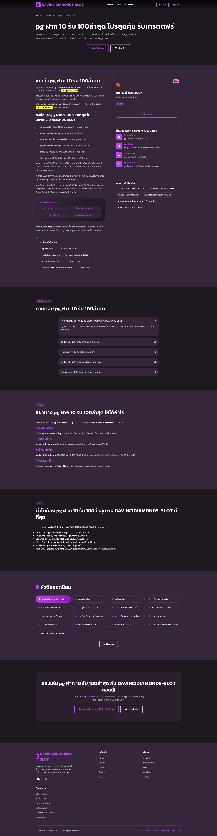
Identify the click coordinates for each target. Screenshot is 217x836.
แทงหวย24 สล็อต (43, 803)
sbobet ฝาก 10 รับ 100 (45, 812)
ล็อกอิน (121, 48)
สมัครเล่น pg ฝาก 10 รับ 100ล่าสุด (98, 709)
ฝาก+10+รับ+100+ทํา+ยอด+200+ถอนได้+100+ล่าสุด (137, 201)
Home (110, 4)
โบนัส (119, 4)
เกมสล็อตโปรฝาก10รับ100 (128, 195)
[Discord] (38, 779)
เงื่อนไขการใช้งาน (175, 830)
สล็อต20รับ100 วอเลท (83, 208)
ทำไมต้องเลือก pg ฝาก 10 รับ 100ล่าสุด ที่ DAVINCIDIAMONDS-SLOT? (92, 321)
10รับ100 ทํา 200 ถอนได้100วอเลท (131, 188)
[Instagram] (45, 779)
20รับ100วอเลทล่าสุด (83, 215)
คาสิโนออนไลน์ (148, 762)
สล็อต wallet (85, 267)
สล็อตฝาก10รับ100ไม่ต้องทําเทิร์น (162, 188)
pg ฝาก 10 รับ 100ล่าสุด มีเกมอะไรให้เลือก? (80, 342)
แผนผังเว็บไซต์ (144, 830)
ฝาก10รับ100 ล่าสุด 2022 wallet (130, 207)
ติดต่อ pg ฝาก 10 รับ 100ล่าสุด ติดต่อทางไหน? (81, 372)
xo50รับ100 (47, 208)
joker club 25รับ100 (51, 215)
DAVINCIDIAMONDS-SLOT (60, 4)
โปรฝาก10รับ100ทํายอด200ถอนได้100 (158, 195)
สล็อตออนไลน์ (41, 793)
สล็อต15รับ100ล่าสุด (68, 248)
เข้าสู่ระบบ (162, 4)
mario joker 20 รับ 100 (51, 255)
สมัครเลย (99, 48)
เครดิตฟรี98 (41, 798)
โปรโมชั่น (102, 762)
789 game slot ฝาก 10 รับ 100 (76, 255)
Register (175, 4)
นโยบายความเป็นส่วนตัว (159, 830)
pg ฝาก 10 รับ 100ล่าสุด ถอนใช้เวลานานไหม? (81, 362)
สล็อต (61, 163)
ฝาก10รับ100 (50, 15)
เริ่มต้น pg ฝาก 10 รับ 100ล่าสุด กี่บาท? (77, 352)
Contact (129, 4)
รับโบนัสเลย (147, 114)
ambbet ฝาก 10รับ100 (73, 261)
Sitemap (110, 643)
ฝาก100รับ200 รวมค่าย (51, 261)
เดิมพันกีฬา (147, 757)
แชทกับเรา (133, 709)
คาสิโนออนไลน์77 (43, 808)
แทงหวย (146, 776)
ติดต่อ (101, 767)
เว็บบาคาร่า (40, 817)
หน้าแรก (38, 15)
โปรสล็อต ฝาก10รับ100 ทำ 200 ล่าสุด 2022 (58, 267)
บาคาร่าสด (147, 772)
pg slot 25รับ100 (48, 248)
